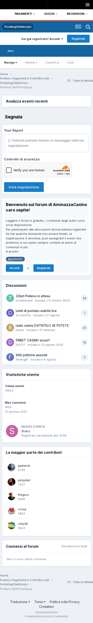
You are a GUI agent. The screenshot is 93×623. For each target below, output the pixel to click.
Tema (39, 602)
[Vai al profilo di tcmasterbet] (10, 298)
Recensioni (76, 13)
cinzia (22, 509)
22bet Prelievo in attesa (33, 296)
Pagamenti (23, 13)
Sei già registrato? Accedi (41, 39)
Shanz (25, 431)
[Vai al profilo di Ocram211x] (10, 313)
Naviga (9, 62)
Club (70, 62)
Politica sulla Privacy (65, 602)
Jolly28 (23, 523)
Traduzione (19, 602)
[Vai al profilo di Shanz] (12, 431)
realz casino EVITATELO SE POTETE (42, 325)
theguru (23, 494)
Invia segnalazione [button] (24, 187)
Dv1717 (20, 344)
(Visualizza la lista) (74, 546)
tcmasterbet (24, 300)
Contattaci (46, 606)
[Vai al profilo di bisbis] (10, 327)
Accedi (14, 268)
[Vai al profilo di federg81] (10, 357)
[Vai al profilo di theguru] (11, 496)
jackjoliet (24, 480)
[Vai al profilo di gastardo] (11, 467)
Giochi (49, 13)
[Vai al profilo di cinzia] (11, 511)
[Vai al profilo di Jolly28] (11, 525)
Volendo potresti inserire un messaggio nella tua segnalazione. (46, 142)
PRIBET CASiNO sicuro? (33, 340)
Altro (10, 51)
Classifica (52, 62)
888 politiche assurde (31, 355)
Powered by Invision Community (46, 616)
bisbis (20, 330)
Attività (30, 62)
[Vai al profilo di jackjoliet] (11, 482)
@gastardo (15, 259)
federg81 (22, 359)
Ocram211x (23, 315)
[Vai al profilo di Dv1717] (10, 342)
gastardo (24, 465)
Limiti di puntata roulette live (36, 311)
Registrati (78, 38)
